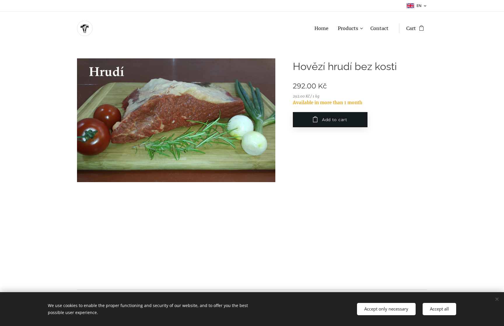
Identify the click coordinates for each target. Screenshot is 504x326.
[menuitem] (323, 28)
